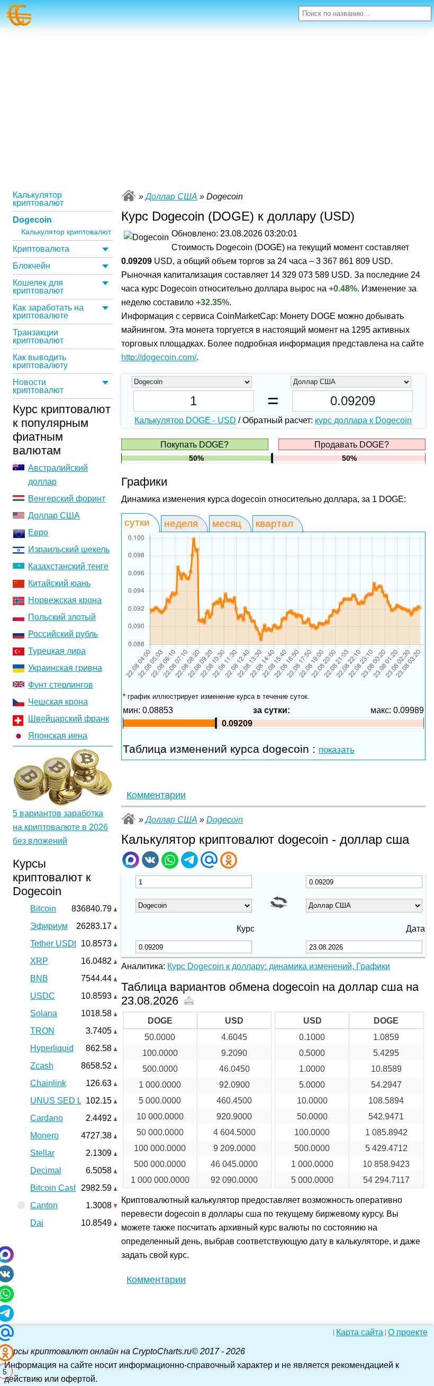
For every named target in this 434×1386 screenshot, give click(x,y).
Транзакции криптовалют (38, 336)
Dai (36, 1222)
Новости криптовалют (38, 386)
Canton (44, 1205)
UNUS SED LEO (62, 1100)
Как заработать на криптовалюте (48, 312)
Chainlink (48, 1083)
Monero (44, 1135)
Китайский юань (59, 583)
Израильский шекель (69, 549)
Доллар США (54, 515)
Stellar (42, 1152)
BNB (39, 978)
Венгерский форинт (66, 498)
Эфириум (49, 926)
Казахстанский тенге (68, 566)
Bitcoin (43, 908)
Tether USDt (53, 943)
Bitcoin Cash (54, 1187)
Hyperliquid (52, 1048)
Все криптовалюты (128, 195)
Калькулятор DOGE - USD (185, 420)
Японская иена (57, 735)
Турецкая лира (57, 650)
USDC (42, 995)
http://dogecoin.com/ (158, 357)
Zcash (41, 1065)
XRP (39, 960)
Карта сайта (359, 1332)
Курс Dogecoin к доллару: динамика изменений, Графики (278, 966)
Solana (43, 1013)
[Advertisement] (217, 107)
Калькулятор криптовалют (38, 199)
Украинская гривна (65, 667)
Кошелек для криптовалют (38, 287)
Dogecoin (32, 220)
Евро (38, 532)
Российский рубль (63, 634)
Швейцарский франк (68, 718)
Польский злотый (62, 617)
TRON (42, 1030)
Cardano (46, 1118)
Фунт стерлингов (60, 684)
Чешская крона (58, 701)
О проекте (408, 1332)
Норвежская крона (65, 600)
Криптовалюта (41, 249)
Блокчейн (31, 266)
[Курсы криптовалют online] (19, 15)
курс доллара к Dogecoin (363, 420)
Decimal (45, 1170)
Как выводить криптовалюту (40, 361)
